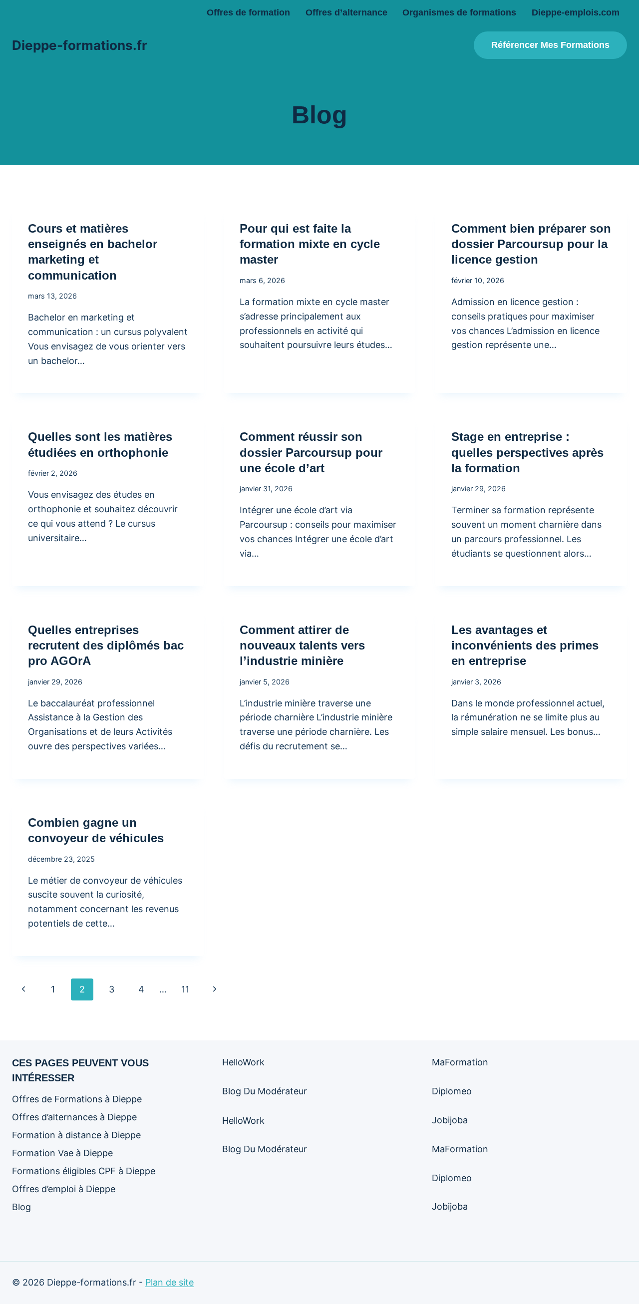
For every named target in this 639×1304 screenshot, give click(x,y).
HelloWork (243, 1062)
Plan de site (169, 1282)
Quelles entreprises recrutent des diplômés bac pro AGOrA (106, 645)
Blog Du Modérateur (264, 1091)
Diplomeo (452, 1091)
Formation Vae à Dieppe (62, 1153)
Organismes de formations (459, 12)
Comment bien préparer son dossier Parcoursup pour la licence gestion (531, 244)
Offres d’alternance (346, 12)
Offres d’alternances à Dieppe (74, 1117)
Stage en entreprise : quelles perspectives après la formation (527, 452)
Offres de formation (248, 12)
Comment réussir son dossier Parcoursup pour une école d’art (311, 452)
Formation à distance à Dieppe (76, 1135)
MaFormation (460, 1062)
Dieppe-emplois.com (576, 12)
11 (185, 989)
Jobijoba (450, 1120)
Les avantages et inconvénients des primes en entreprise (525, 645)
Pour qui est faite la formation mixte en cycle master (310, 244)
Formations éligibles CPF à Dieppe (83, 1171)
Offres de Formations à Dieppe (77, 1099)
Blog (21, 1207)
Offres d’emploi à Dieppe (63, 1189)
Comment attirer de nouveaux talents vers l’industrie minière (302, 645)
